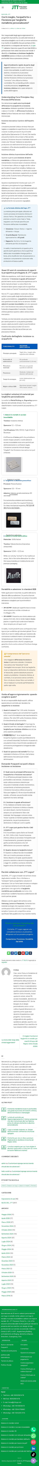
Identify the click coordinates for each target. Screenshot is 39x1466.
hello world (5, 1171)
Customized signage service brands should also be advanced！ (18, 1165)
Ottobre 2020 (7, 1272)
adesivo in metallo (24, 1185)
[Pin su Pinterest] (23, 953)
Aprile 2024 (6, 1253)
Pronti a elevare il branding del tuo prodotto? (19, 924)
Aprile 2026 (6, 1218)
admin (4, 1163)
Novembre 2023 (7, 1265)
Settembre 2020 (7, 1276)
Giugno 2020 (6, 1288)
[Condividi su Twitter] (16, 953)
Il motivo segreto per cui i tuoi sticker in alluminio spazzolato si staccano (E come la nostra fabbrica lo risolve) (22, 1148)
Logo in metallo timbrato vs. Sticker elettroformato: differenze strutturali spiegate (21, 1131)
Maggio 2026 (6, 1214)
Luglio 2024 (6, 1241)
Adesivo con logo (12, 1185)
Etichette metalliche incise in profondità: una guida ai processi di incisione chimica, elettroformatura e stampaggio (22, 1111)
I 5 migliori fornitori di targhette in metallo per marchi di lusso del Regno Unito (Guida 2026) (29, 1041)
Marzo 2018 (6, 1296)
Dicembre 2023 (7, 1261)
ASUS (4, 1185)
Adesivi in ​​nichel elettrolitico (16, 536)
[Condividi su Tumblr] (30, 953)
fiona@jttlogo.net (14, 1402)
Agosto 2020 (6, 1280)
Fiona (23, 28)
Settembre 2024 (8, 1234)
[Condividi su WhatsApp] (8, 953)
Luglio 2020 (6, 1284)
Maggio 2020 (6, 1292)
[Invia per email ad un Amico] (19, 953)
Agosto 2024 (6, 1238)
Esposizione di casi (8, 1199)
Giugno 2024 (6, 1245)
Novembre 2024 (7, 1226)
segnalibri (4, 962)
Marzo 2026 (6, 1222)
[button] (3, 7)
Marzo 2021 (6, 1269)
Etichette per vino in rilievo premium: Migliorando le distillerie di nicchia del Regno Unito (21, 1140)
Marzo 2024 (6, 1257)
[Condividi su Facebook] (12, 953)
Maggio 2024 (6, 1249)
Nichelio (33, 1185)
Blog (19, 1458)
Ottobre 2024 (7, 1230)
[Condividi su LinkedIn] (26, 953)
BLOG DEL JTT (6, 14)
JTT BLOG (24, 960)
